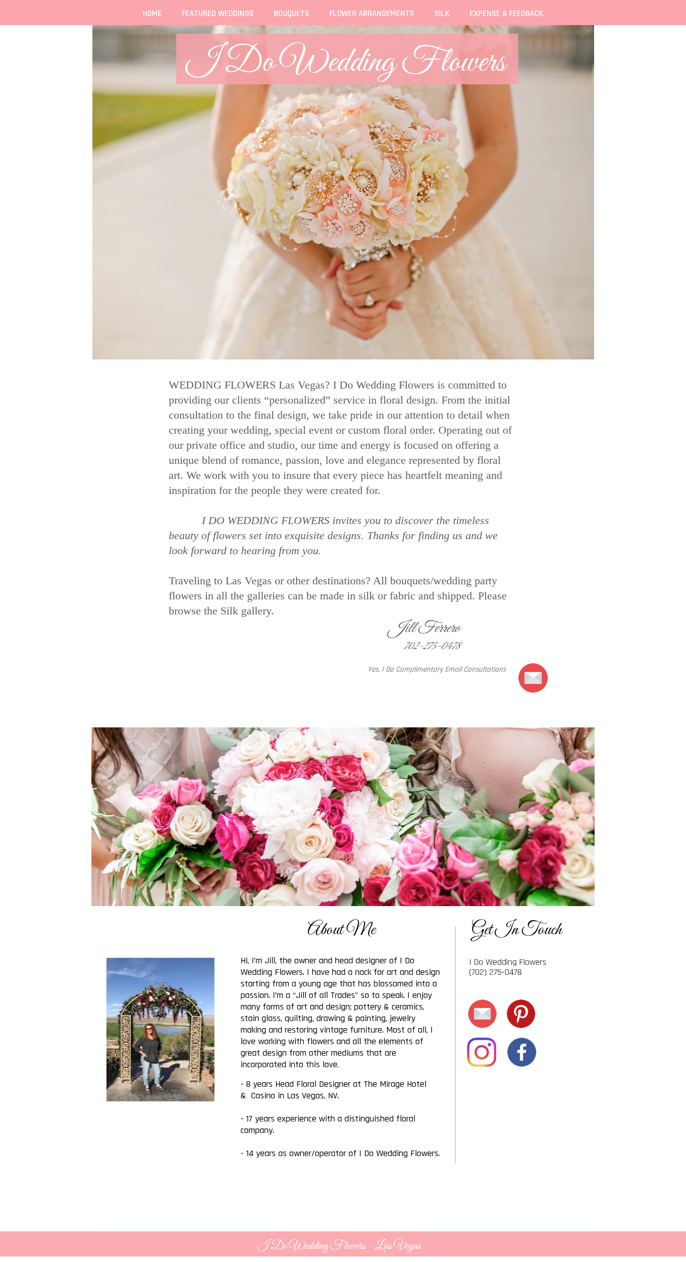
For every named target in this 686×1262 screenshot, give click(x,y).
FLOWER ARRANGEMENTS (371, 13)
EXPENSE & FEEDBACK (506, 13)
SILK (441, 13)
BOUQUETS (291, 13)
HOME (152, 13)
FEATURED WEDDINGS (218, 13)
